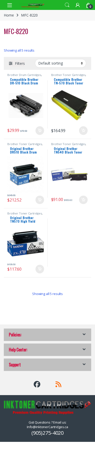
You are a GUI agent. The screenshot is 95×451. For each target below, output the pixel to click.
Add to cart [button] (39, 130)
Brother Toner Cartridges (68, 75)
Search (67, 5)
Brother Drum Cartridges (24, 75)
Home (9, 15)
